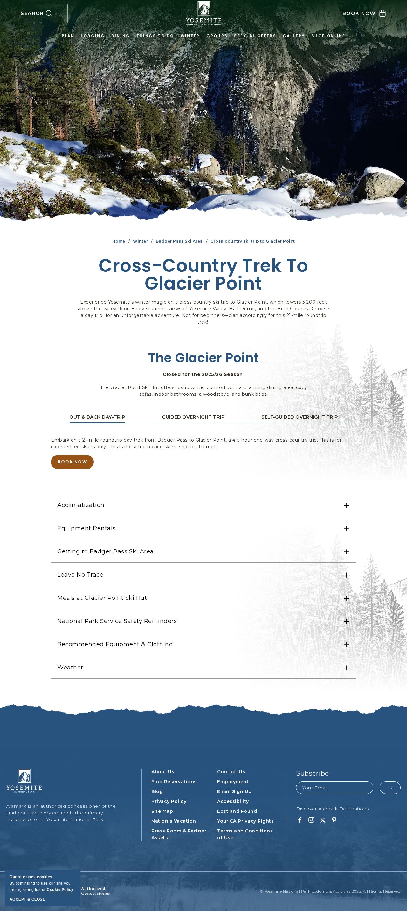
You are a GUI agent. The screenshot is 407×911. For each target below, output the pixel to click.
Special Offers (255, 35)
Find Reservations (174, 781)
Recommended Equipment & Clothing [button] (115, 644)
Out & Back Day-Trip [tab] (97, 417)
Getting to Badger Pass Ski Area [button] (105, 551)
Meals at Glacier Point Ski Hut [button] (102, 597)
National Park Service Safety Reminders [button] (117, 621)
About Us (162, 772)
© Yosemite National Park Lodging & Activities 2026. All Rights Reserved (330, 891)
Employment (233, 781)
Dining (120, 35)
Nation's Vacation (173, 821)
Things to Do (155, 35)
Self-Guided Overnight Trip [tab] (299, 417)
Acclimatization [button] (81, 505)
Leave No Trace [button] (80, 574)
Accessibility (233, 801)
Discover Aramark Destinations (332, 809)
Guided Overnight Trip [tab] (193, 417)
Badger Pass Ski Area (179, 241)
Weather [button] (70, 667)
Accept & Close (27, 899)
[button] (44, 13)
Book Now (74, 464)
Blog (157, 791)
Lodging (93, 35)
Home (118, 241)
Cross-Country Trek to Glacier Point (203, 274)
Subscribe (312, 773)
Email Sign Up (234, 791)
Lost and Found (237, 811)
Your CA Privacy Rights (245, 821)
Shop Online (328, 35)
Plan (68, 35)
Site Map (162, 811)
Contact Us (231, 772)
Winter (190, 35)
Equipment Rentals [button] (86, 528)
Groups (217, 35)
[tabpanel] (203, 453)
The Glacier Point (203, 358)
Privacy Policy (168, 801)
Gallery (294, 35)
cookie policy (60, 889)
